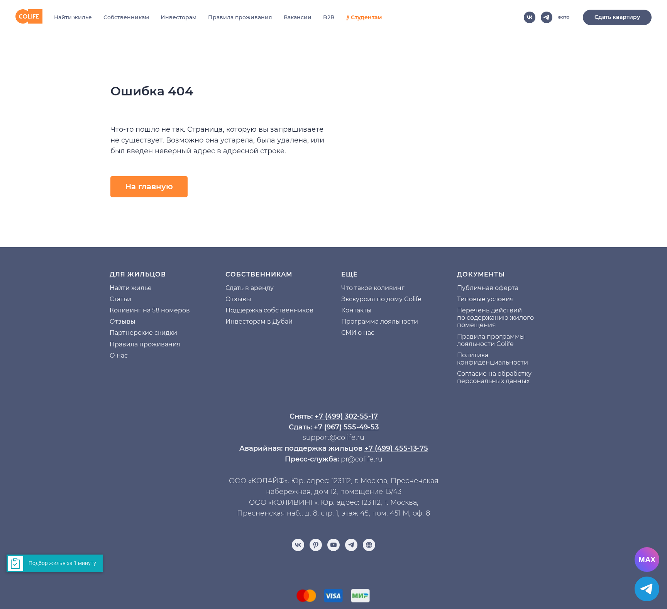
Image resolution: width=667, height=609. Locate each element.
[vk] (529, 17)
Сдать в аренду (249, 288)
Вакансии (297, 17)
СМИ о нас (357, 332)
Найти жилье (73, 17)
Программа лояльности (379, 321)
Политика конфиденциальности (492, 358)
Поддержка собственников (269, 310)
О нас (119, 355)
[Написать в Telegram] (647, 589)
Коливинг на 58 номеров (150, 310)
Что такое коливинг (373, 288)
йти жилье (135, 288)
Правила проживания (240, 17)
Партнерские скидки (143, 332)
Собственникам (126, 17)
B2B (329, 17)
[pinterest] (316, 545)
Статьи (120, 299)
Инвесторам (178, 17)
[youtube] (333, 545)
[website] (563, 17)
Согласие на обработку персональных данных (494, 377)
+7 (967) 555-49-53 (346, 427)
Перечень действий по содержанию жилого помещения (495, 318)
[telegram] (546, 17)
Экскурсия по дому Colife (381, 299)
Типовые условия (485, 299)
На (114, 288)
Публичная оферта (487, 288)
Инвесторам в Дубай (259, 321)
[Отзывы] (369, 545)
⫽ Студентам (364, 17)
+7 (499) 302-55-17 (346, 416)
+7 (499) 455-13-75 (396, 448)
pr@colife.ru (362, 459)
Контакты (356, 310)
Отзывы (122, 321)
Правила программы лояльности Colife (491, 340)
